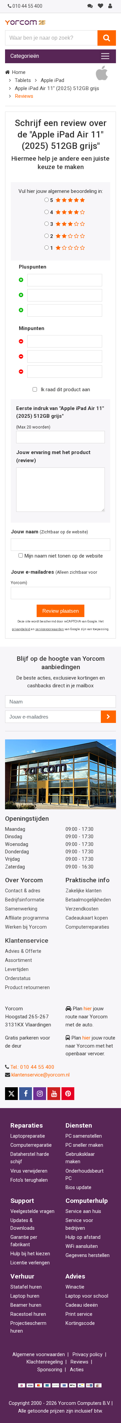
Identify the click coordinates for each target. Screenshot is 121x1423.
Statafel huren (26, 1287)
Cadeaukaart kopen (87, 918)
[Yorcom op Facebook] (25, 1093)
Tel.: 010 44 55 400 (32, 1067)
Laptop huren (24, 1296)
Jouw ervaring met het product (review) (53, 456)
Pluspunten (32, 267)
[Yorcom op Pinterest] (68, 1093)
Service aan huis (83, 1211)
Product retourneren (27, 987)
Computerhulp (87, 1201)
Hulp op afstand (83, 1237)
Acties (77, 1370)
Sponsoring (49, 1370)
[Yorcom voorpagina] (25, 22)
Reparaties (26, 1125)
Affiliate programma (27, 918)
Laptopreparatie (27, 1136)
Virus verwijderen (28, 1171)
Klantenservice (26, 940)
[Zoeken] (106, 38)
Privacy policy (88, 1354)
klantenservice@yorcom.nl (40, 1075)
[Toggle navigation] (105, 56)
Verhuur (22, 1276)
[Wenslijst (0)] (100, 6)
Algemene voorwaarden (38, 1354)
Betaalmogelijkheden (88, 900)
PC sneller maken (84, 1145)
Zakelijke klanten (84, 891)
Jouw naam (24, 532)
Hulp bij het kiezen (30, 1254)
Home (19, 72)
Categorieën (24, 56)
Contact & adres (22, 891)
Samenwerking (21, 909)
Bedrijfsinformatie (24, 900)
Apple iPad (52, 80)
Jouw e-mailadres (32, 572)
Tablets (23, 80)
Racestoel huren (28, 1314)
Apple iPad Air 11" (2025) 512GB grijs (57, 88)
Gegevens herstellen (88, 1255)
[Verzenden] (108, 716)
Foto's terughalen (29, 1180)
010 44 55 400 (27, 6)
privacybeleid (21, 629)
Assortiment (18, 960)
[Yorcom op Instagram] (39, 1093)
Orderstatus (18, 978)
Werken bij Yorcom (26, 927)
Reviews (79, 1362)
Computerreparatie (31, 1145)
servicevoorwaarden (49, 629)
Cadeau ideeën (82, 1305)
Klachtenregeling (45, 1362)
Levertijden (17, 969)
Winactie (75, 1287)
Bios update (78, 1187)
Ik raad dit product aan (65, 390)
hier (88, 1009)
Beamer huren (25, 1305)
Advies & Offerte (23, 951)
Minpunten (31, 328)
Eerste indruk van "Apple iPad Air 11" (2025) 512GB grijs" (60, 412)
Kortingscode (80, 1323)
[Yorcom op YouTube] (53, 1093)
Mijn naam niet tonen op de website (63, 556)
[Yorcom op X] (11, 1093)
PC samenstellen (84, 1136)
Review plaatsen (60, 611)
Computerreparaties (87, 927)
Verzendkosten (82, 909)
